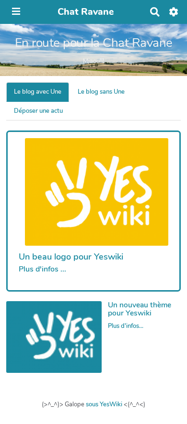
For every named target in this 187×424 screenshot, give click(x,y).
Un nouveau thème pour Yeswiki (139, 309)
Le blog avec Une (37, 91)
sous (92, 404)
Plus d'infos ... (42, 269)
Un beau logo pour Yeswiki (71, 256)
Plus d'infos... (125, 326)
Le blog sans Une (101, 91)
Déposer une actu (38, 111)
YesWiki (111, 404)
